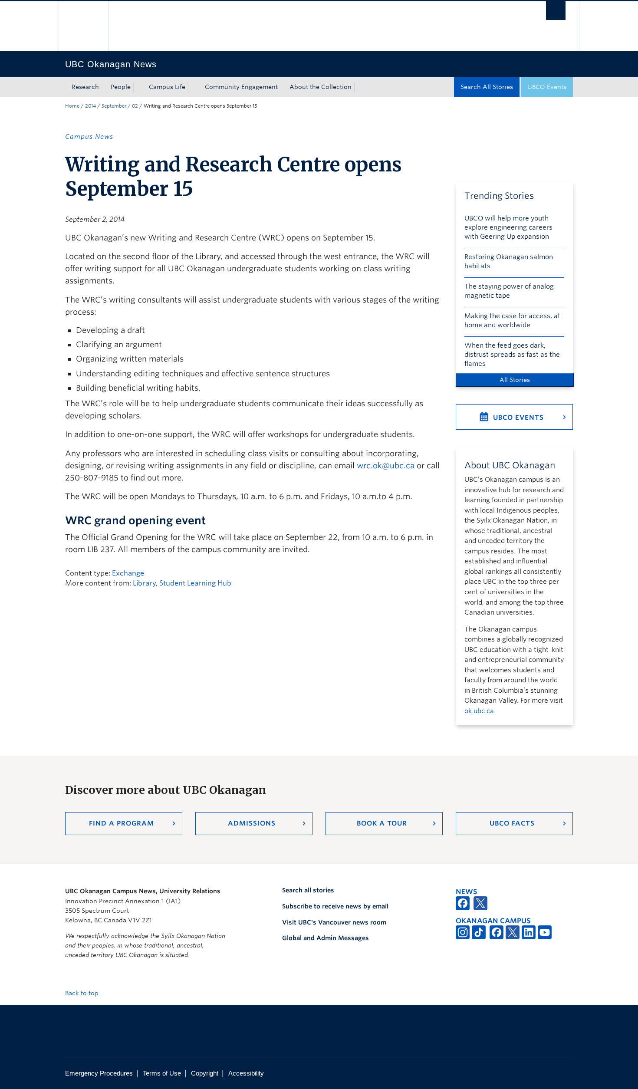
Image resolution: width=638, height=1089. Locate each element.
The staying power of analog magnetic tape (509, 291)
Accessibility (246, 1073)
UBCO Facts (512, 823)
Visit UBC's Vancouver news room (334, 922)
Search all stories (308, 890)
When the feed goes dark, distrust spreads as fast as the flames (512, 355)
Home (72, 106)
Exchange (128, 573)
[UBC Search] (556, 10)
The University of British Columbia (84, 26)
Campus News (89, 137)
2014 (90, 106)
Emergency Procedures (99, 1073)
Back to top (82, 993)
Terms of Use (162, 1073)
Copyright (204, 1073)
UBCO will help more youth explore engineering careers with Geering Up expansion (508, 227)
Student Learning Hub (195, 583)
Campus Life (167, 86)
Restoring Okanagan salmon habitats (508, 261)
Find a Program (121, 823)
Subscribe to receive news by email (335, 906)
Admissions (252, 823)
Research (85, 86)
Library (144, 583)
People (121, 86)
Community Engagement (241, 86)
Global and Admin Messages (325, 937)
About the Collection (320, 86)
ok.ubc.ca (479, 711)
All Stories (515, 379)
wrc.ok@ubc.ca (385, 465)
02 (135, 106)
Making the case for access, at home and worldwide (512, 320)
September (114, 106)
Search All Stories (486, 86)
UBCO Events (546, 86)
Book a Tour (382, 823)
